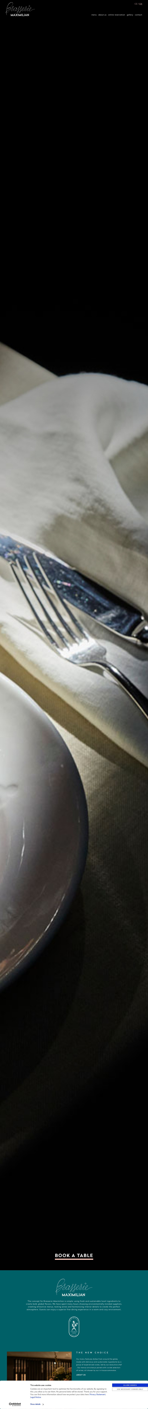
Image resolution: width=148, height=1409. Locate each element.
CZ (136, 4)
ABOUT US (81, 1375)
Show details (35, 1404)
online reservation (116, 15)
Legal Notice (35, 1397)
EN (140, 4)
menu (94, 15)
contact (138, 15)
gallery (130, 15)
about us (102, 15)
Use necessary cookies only (130, 1389)
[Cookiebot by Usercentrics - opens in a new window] (15, 1404)
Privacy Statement (98, 1395)
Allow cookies (130, 1385)
